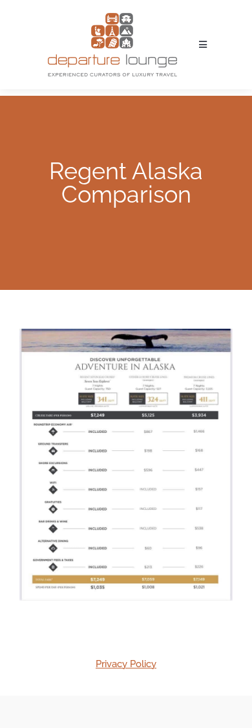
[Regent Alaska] (126, 465)
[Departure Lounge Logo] (112, 17)
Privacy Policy (126, 664)
